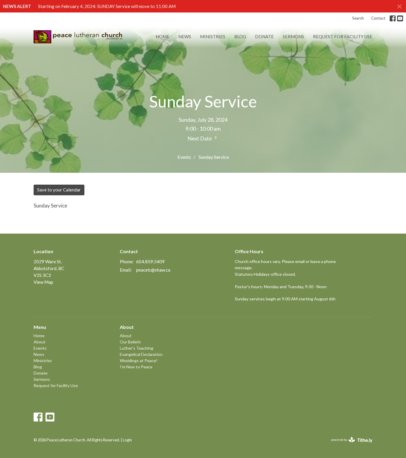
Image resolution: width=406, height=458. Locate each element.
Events (184, 157)
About (39, 341)
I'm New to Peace (136, 366)
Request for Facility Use (342, 36)
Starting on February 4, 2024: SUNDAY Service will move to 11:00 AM (107, 6)
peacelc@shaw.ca (153, 269)
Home (162, 36)
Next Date (200, 138)
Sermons (293, 36)
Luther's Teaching (136, 348)
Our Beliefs (130, 341)
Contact (378, 18)
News (184, 36)
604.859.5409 (150, 261)
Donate (264, 36)
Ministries (212, 36)
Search (358, 18)
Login (127, 440)
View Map (43, 282)
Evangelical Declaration (141, 354)
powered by (348, 445)
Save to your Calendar (59, 189)
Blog (240, 36)
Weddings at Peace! (139, 360)
